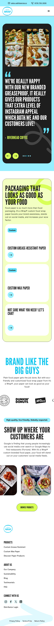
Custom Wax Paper (12, 551)
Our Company (9, 569)
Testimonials (9, 582)
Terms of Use (27, 621)
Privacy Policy (14, 621)
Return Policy (39, 621)
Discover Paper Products (14, 556)
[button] (48, 11)
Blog (6, 578)
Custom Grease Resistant (14, 547)
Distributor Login (11, 607)
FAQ (5, 587)
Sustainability (10, 574)
